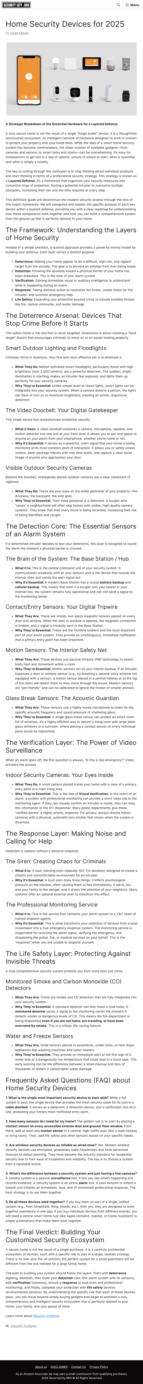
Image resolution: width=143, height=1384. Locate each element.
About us (41, 1367)
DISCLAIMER (59, 1367)
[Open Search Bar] (118, 5)
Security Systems (46, 1316)
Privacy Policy (99, 1367)
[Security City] (16, 5)
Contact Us (78, 1367)
